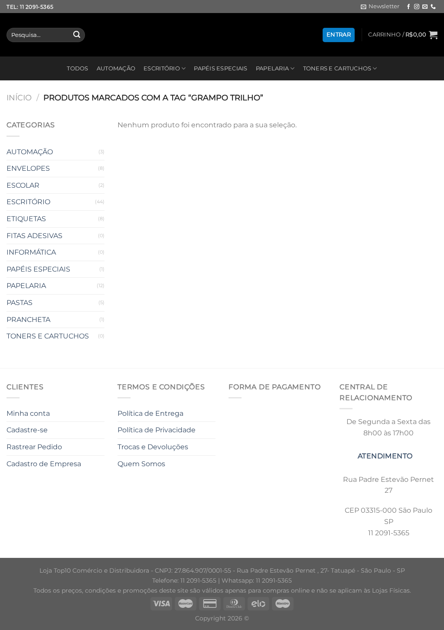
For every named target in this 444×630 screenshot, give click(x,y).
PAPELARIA (272, 68)
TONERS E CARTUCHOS (337, 68)
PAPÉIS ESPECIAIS (220, 68)
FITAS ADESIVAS (34, 236)
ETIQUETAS (26, 219)
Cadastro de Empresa (44, 464)
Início (19, 98)
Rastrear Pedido (34, 447)
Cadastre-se (27, 430)
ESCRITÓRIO (162, 68)
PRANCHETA (28, 319)
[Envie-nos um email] (425, 7)
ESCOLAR (23, 185)
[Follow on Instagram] (416, 7)
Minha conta (28, 413)
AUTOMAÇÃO (116, 68)
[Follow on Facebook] (408, 7)
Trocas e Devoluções (153, 447)
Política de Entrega (150, 413)
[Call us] (433, 7)
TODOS (77, 68)
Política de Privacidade (157, 430)
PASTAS (20, 302)
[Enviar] (76, 35)
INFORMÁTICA (31, 252)
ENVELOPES (28, 168)
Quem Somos (141, 464)
